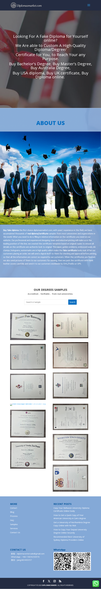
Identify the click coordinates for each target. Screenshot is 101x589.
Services (14, 528)
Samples (14, 524)
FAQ (12, 520)
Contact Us (15, 532)
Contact (13, 508)
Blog (12, 512)
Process (14, 516)
